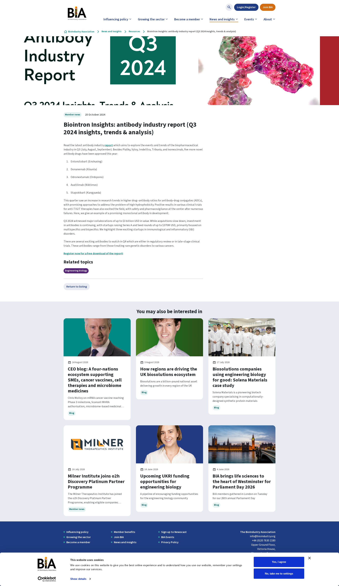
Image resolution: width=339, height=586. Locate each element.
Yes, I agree (279, 561)
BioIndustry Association (81, 31)
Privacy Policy (170, 542)
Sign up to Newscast (174, 532)
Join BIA (268, 7)
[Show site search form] (229, 7)
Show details (78, 578)
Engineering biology (76, 270)
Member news (72, 114)
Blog (71, 413)
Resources (134, 31)
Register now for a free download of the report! (93, 253)
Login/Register (246, 7)
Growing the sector (151, 19)
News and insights (222, 19)
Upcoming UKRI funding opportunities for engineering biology (164, 481)
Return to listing (76, 287)
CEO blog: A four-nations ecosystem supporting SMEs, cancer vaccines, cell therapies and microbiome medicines (95, 380)
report (109, 145)
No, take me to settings (279, 573)
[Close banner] (309, 558)
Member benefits (124, 532)
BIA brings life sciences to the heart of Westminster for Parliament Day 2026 (242, 481)
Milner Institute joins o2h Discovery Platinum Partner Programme (96, 481)
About (268, 19)
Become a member (187, 19)
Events (249, 19)
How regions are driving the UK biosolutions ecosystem (168, 372)
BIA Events (167, 537)
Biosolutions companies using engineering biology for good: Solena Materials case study (240, 377)
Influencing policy (115, 19)
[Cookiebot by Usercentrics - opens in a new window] (46, 579)
